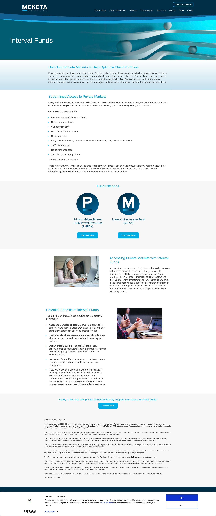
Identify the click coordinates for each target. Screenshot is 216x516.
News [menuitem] (181, 10)
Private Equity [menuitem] (100, 10)
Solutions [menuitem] (133, 10)
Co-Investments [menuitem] (147, 10)
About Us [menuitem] (160, 10)
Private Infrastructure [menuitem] (117, 10)
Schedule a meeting (183, 4)
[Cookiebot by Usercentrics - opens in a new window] (30, 511)
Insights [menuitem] (172, 10)
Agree (182, 498)
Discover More (87, 235)
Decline (182, 505)
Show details (50, 512)
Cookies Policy (107, 503)
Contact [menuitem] (190, 10)
